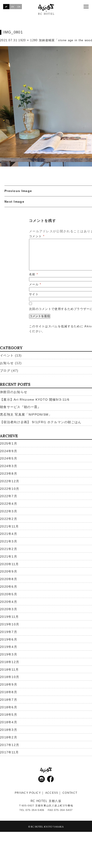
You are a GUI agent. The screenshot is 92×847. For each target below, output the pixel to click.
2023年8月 (8, 473)
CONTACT (70, 792)
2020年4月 (8, 602)
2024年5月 (8, 458)
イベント (7, 355)
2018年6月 (8, 707)
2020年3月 (8, 609)
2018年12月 (9, 662)
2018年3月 (8, 730)
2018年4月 (8, 722)
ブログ (5, 370)
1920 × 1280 (28, 40)
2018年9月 (8, 684)
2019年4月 (8, 647)
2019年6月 (8, 639)
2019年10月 (9, 624)
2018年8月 (8, 692)
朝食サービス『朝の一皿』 (20, 407)
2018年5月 (8, 714)
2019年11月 (9, 616)
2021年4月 (8, 534)
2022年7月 (8, 496)
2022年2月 (8, 519)
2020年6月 (8, 586)
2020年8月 (8, 579)
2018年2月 (8, 737)
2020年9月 (8, 571)
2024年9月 (8, 451)
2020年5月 (8, 594)
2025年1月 (8, 443)
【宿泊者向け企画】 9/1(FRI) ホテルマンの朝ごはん (41, 422)
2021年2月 (8, 549)
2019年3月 (8, 654)
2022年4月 (8, 503)
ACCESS (51, 792)
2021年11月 (9, 526)
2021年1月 (8, 556)
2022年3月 (8, 511)
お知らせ (7, 363)
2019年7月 (8, 632)
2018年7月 (8, 699)
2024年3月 (8, 466)
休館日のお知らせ (13, 392)
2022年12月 (9, 481)
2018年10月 (9, 677)
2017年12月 (9, 745)
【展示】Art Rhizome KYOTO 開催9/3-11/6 (35, 399)
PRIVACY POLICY (28, 792)
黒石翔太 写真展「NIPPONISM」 (26, 414)
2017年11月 (9, 752)
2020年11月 (9, 564)
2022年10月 (9, 488)
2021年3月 (8, 541)
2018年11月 (9, 669)
